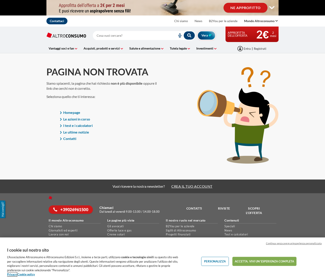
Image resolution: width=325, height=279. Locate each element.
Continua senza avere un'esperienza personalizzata (294, 243)
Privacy (12, 274)
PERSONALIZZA (215, 261)
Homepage (71, 112)
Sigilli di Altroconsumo (181, 230)
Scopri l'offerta (254, 210)
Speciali (229, 226)
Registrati (260, 48)
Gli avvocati (115, 226)
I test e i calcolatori (78, 125)
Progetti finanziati (178, 234)
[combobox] (144, 35)
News (198, 21)
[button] (3, 209)
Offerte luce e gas (119, 230)
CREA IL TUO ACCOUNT (191, 186)
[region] (162, 258)
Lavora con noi (59, 234)
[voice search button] (178, 35)
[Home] (50, 197)
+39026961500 (74, 209)
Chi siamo (181, 21)
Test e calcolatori (236, 234)
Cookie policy (26, 274)
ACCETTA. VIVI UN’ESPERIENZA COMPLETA (264, 261)
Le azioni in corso (76, 119)
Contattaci (57, 21)
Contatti (69, 138)
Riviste (224, 208)
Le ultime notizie (76, 132)
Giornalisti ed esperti (63, 230)
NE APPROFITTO (245, 8)
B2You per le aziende (223, 21)
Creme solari (116, 234)
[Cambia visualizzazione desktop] (272, 7)
